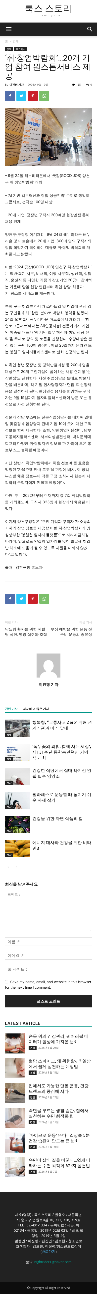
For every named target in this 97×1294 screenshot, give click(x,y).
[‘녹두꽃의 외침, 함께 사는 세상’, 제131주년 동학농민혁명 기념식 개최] (17, 752)
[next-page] (16, 867)
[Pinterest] (33, 96)
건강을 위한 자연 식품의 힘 (57, 818)
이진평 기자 (16, 84)
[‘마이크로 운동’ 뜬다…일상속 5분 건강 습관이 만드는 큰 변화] (15, 1143)
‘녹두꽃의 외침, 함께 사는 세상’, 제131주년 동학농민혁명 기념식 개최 (61, 752)
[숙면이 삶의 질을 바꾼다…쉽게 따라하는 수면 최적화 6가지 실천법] (15, 1167)
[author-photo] (48, 677)
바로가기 (48, 1251)
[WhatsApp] (44, 96)
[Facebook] (10, 96)
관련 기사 (11, 709)
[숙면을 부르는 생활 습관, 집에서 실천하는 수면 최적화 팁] (15, 1118)
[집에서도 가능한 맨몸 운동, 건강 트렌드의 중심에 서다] (15, 1093)
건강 (8, 782)
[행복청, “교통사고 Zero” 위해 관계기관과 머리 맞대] (17, 728)
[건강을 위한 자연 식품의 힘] (17, 824)
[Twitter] (21, 96)
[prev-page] (8, 867)
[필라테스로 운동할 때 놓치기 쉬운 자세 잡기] (17, 800)
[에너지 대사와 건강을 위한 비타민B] (17, 848)
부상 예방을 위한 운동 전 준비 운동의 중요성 (71, 632)
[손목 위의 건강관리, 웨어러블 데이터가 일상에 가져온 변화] (15, 1043)
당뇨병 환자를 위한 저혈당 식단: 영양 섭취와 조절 (26, 632)
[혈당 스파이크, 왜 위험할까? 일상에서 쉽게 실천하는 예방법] (15, 1068)
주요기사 (21, 49)
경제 (16, 41)
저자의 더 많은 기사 (36, 709)
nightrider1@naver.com (53, 1261)
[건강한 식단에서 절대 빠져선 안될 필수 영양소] (17, 776)
